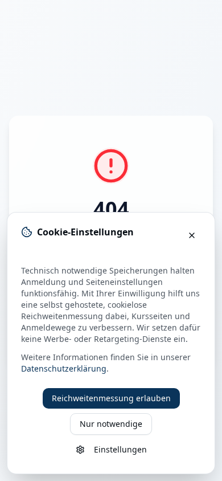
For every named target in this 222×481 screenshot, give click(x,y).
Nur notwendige (111, 423)
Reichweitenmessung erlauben (111, 398)
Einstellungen (120, 449)
